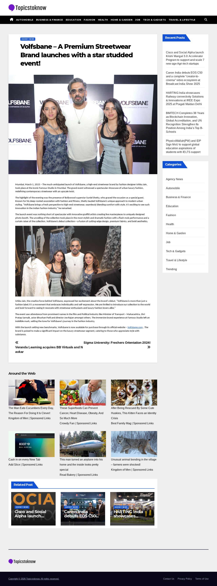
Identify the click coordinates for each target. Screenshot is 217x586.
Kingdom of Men (18, 418)
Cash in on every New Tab (24, 459)
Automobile (24, 19)
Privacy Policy (185, 579)
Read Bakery (67, 474)
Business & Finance (49, 19)
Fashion (89, 19)
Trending (171, 269)
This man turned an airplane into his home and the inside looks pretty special (81, 464)
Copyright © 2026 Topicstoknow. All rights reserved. (33, 579)
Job (137, 19)
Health (103, 19)
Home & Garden (122, 19)
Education (73, 19)
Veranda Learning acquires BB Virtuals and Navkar (49, 349)
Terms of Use (202, 579)
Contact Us (168, 579)
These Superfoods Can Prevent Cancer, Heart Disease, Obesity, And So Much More (81, 413)
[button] (205, 19)
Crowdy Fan (67, 423)
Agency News (27, 39)
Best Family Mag (121, 423)
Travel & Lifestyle (182, 19)
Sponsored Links (40, 418)
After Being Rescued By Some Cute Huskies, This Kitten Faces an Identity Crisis (133, 413)
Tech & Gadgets (154, 19)
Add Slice (14, 464)
